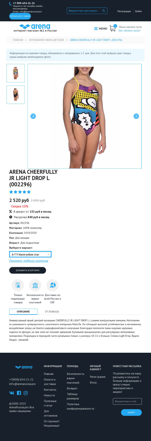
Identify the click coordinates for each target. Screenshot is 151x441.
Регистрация (124, 11)
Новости (49, 395)
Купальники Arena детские (46, 40)
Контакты (50, 389)
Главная (18, 40)
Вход (93, 382)
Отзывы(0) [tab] (52, 311)
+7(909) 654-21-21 (21, 379)
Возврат (72, 388)
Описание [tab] (23, 311)
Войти (138, 11)
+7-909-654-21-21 (24, 3)
